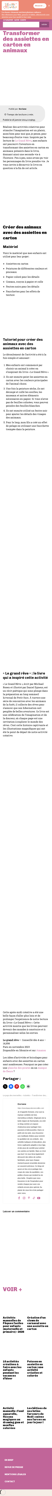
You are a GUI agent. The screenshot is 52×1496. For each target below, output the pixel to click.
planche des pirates (19, 1067)
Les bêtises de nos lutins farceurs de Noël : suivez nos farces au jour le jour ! (37, 1415)
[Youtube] (38, 1197)
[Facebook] (19, 1197)
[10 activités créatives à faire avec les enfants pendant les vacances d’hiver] (14, 1348)
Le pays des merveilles (12, 1095)
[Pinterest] (28, 1197)
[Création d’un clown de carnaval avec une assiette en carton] (38, 1304)
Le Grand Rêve (23, 140)
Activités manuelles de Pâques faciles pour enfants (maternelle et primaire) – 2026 (13, 1324)
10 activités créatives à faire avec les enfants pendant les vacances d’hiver (12, 1370)
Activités (26, 1095)
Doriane (22, 109)
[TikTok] (33, 1197)
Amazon (41, 1050)
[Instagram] (24, 1197)
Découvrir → (40, 6)
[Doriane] (6, 109)
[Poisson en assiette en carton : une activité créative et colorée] (38, 1348)
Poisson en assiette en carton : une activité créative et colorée (35, 1368)
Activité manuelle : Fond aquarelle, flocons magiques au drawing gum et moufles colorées (13, 1418)
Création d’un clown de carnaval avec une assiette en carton (37, 1323)
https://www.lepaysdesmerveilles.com (31, 1108)
